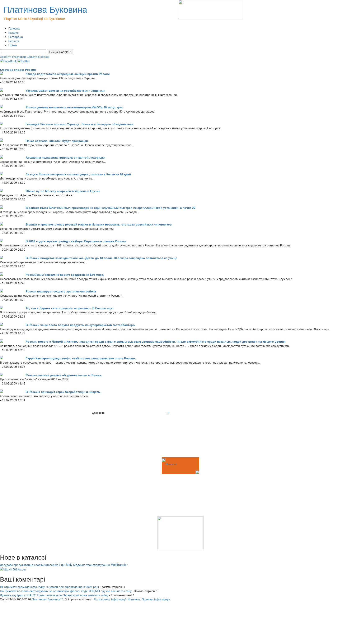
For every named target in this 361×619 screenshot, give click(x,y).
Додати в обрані (38, 56)
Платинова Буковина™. (48, 599)
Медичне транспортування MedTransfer (100, 565)
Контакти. (134, 599)
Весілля (13, 41)
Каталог (13, 32)
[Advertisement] (21, 435)
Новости (171, 464)
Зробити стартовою (13, 56)
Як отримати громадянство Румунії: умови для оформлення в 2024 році (49, 586)
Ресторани (15, 37)
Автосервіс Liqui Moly (57, 565)
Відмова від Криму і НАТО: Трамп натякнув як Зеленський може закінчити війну (54, 595)
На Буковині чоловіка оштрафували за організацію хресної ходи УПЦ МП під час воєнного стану (66, 591)
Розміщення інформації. (110, 599)
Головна (14, 28)
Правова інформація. (156, 599)
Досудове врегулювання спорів (21, 565)
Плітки (12, 45)
